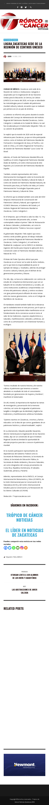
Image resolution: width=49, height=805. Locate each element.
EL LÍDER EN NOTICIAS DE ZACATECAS (24, 532)
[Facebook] (18, 7)
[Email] (18, 548)
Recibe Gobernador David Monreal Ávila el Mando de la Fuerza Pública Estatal (24, 647)
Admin (9, 56)
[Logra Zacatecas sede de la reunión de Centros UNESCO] (24, 72)
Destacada (7, 40)
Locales (14, 40)
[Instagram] (21, 7)
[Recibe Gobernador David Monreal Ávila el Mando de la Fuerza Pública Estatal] (21, 632)
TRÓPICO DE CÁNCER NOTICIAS (24, 517)
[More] (26, 548)
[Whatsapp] (13, 548)
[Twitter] (25, 7)
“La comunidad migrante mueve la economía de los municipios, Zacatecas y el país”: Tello (24, 745)
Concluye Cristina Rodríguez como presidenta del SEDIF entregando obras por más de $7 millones (24, 712)
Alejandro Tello (11, 557)
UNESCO (19, 557)
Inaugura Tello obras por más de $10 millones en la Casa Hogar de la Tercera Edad (24, 680)
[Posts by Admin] (5, 56)
